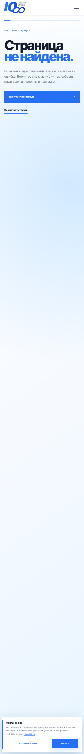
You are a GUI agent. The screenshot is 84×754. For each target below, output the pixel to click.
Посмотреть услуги (16, 110)
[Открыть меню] (76, 7)
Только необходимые (28, 743)
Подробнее (29, 734)
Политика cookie (14, 734)
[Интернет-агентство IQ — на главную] (15, 7)
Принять (65, 743)
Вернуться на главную (42, 96)
